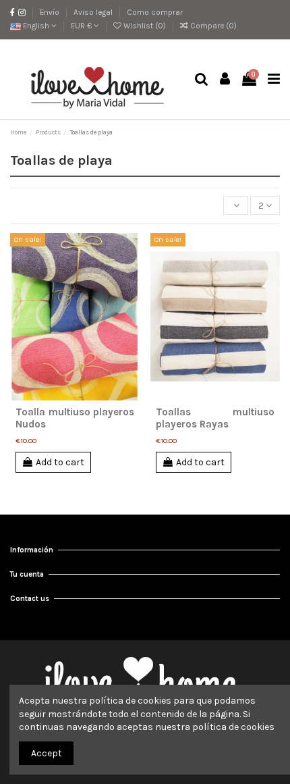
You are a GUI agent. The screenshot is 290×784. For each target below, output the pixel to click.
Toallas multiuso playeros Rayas (215, 418)
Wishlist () (144, 25)
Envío (50, 12)
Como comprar (155, 12)
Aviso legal (94, 12)
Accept (46, 753)
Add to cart (60, 462)
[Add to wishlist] (56, 395)
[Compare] (74, 395)
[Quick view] (93, 395)
